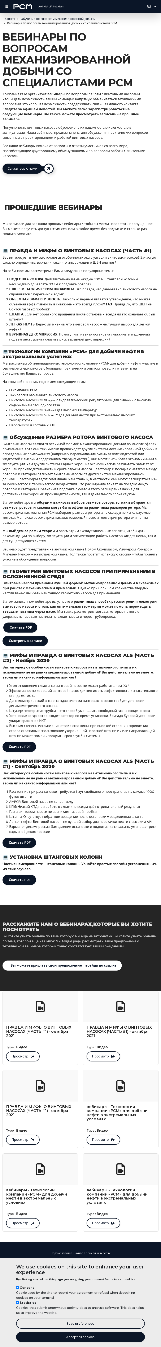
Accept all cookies (80, 1337)
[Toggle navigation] (7, 7)
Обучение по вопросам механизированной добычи (58, 19)
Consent (27, 1287)
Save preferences (80, 1323)
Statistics (28, 1302)
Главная (9, 19)
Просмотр (20, 1056)
